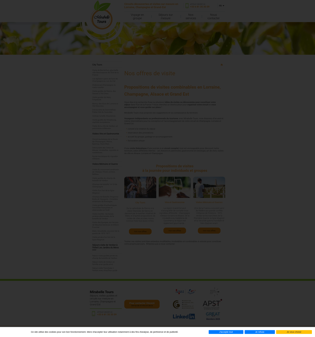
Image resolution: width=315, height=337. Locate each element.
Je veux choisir (294, 332)
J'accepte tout (226, 332)
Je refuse (259, 332)
